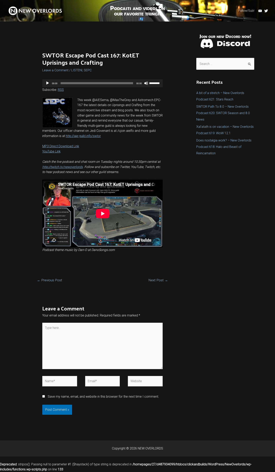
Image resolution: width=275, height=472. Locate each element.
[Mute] (146, 83)
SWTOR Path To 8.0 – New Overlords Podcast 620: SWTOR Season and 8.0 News (223, 113)
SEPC (88, 70)
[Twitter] (266, 11)
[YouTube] (260, 11)
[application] (102, 83)
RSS (61, 90)
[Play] (47, 83)
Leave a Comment (55, 70)
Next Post (158, 280)
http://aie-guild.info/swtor (83, 136)
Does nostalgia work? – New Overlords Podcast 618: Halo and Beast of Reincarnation (223, 146)
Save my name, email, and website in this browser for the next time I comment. (103, 396)
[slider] (155, 82)
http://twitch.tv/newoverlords (62, 167)
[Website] (145, 382)
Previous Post (49, 280)
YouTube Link (51, 151)
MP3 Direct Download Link (60, 146)
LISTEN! (76, 70)
